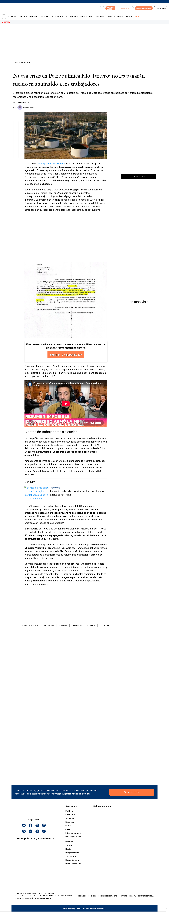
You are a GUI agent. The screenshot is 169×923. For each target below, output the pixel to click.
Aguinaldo (105, 626)
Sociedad (45, 17)
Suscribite (132, 792)
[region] (84, 43)
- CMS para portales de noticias (86, 908)
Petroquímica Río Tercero (51, 163)
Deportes (74, 17)
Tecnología (100, 17)
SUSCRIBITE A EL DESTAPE (65, 354)
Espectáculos (86, 17)
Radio (137, 17)
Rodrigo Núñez (28, 107)
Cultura (69, 826)
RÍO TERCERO (49, 626)
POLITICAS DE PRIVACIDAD (108, 896)
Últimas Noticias (73, 864)
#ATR (68, 829)
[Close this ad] (167, 910)
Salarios (91, 626)
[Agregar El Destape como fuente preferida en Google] (107, 107)
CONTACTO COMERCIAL (127, 896)
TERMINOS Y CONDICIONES (87, 896)
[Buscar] (102, 8)
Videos (68, 845)
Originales (77, 626)
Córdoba (63, 626)
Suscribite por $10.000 (143, 8)
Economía (34, 17)
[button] (15, 124)
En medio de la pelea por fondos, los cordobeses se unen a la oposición (77, 492)
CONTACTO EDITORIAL (145, 896)
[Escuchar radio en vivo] (124, 8)
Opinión (128, 17)
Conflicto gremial (30, 626)
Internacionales (59, 17)
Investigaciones (115, 17)
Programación (72, 853)
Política (23, 17)
